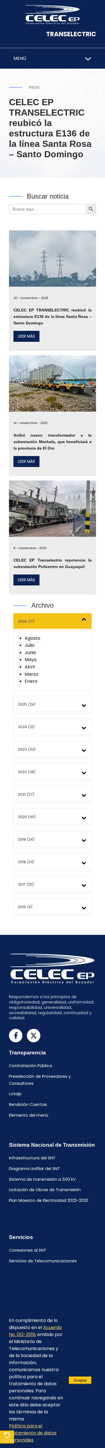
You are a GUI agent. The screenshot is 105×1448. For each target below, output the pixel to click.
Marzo (31, 674)
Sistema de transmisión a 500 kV (42, 1179)
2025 (27, 704)
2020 (27, 816)
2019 (26, 839)
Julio (29, 645)
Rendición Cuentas (28, 1105)
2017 (26, 884)
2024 (26, 726)
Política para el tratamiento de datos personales (33, 1433)
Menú (19, 58)
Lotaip (15, 1094)
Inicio (34, 87)
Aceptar (80, 1380)
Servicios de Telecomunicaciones (43, 1261)
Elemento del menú (28, 1115)
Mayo (31, 659)
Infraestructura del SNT (32, 1158)
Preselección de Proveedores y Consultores (40, 1080)
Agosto (32, 638)
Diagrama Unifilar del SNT (34, 1168)
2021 (26, 794)
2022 (27, 771)
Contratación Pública (30, 1065)
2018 (26, 861)
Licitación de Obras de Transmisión (45, 1190)
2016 (25, 906)
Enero (31, 681)
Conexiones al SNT (27, 1250)
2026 (26, 621)
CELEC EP (7, 1440)
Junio (30, 652)
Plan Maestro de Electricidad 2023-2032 (48, 1201)
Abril (30, 667)
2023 (27, 749)
